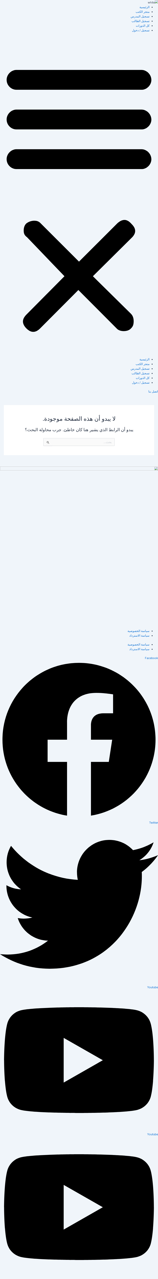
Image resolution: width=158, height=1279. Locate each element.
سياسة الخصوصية (139, 631)
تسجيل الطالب (141, 21)
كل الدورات (143, 25)
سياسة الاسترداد (139, 635)
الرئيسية (145, 7)
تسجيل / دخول (141, 30)
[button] (79, 197)
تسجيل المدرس (140, 16)
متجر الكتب (143, 12)
